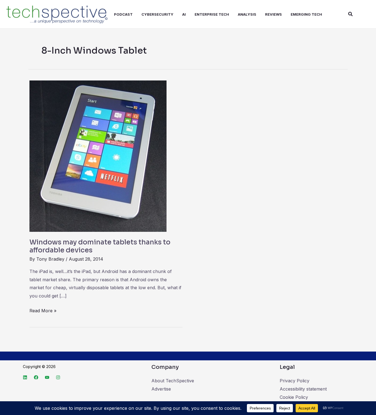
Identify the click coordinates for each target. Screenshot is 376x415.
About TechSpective (172, 380)
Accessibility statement (303, 389)
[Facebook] (36, 377)
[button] (350, 14)
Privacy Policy (294, 380)
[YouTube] (47, 377)
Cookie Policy (294, 397)
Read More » (42, 310)
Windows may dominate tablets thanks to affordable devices (99, 246)
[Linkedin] (25, 377)
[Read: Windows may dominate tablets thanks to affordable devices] (98, 155)
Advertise (161, 389)
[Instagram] (58, 377)
